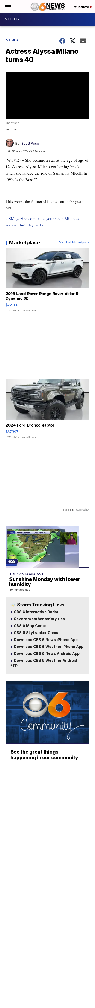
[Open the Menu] (7, 6)
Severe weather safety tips (39, 619)
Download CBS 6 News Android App (46, 654)
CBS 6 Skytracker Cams (35, 633)
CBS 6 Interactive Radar (36, 612)
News (12, 40)
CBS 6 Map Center (30, 626)
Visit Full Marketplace (74, 242)
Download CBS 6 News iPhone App (45, 640)
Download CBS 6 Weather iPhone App (48, 647)
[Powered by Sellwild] (82, 510)
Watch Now (82, 6)
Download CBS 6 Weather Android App (43, 663)
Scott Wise (30, 143)
